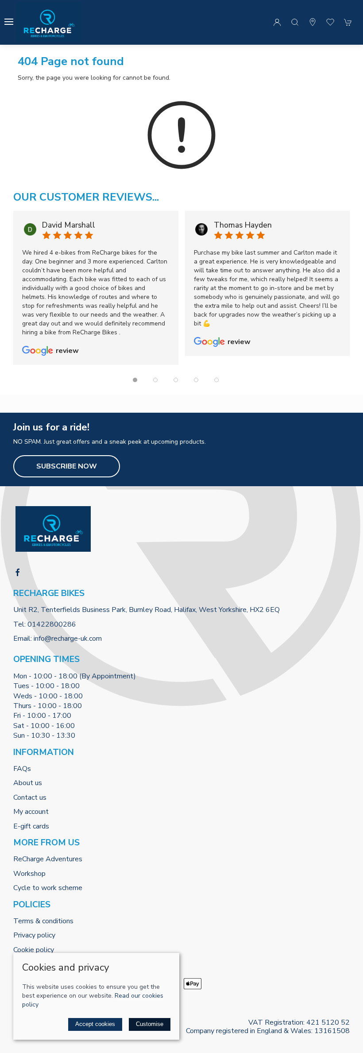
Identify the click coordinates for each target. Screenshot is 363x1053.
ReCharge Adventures (47, 859)
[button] (8, 21)
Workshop (29, 874)
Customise (149, 1024)
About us (27, 783)
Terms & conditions (43, 921)
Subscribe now (66, 466)
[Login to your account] (277, 22)
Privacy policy (34, 935)
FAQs (22, 769)
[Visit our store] (313, 22)
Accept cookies (95, 1024)
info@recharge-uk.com (68, 638)
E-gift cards (31, 826)
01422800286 (51, 624)
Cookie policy (33, 950)
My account (31, 812)
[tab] (135, 380)
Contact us (29, 797)
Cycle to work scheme (47, 888)
